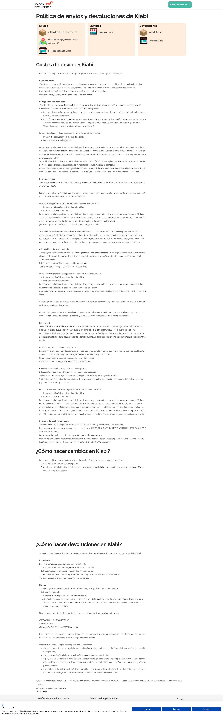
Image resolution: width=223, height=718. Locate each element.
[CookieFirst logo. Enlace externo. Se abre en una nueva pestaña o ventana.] (3, 705)
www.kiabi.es (128, 658)
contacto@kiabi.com (62, 672)
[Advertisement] (167, 111)
